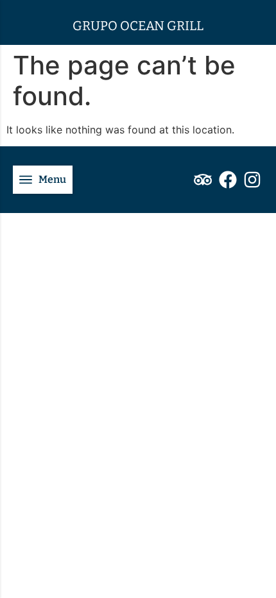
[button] (43, 180)
